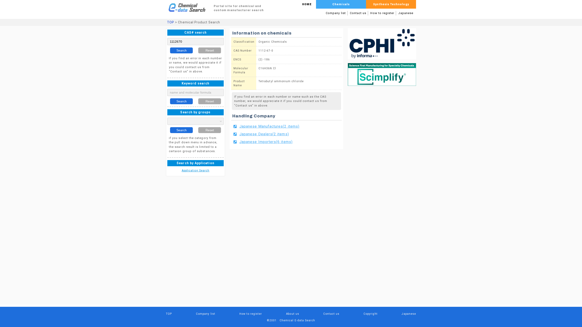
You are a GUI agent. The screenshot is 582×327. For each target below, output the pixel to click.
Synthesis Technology (391, 4)
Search (181, 50)
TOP (170, 22)
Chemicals (341, 4)
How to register (382, 13)
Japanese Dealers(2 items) (264, 134)
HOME (306, 4)
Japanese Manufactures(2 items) (269, 126)
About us (292, 313)
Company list (336, 13)
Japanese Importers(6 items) (266, 142)
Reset (210, 50)
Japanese (405, 13)
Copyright (371, 313)
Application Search (195, 170)
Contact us (358, 13)
